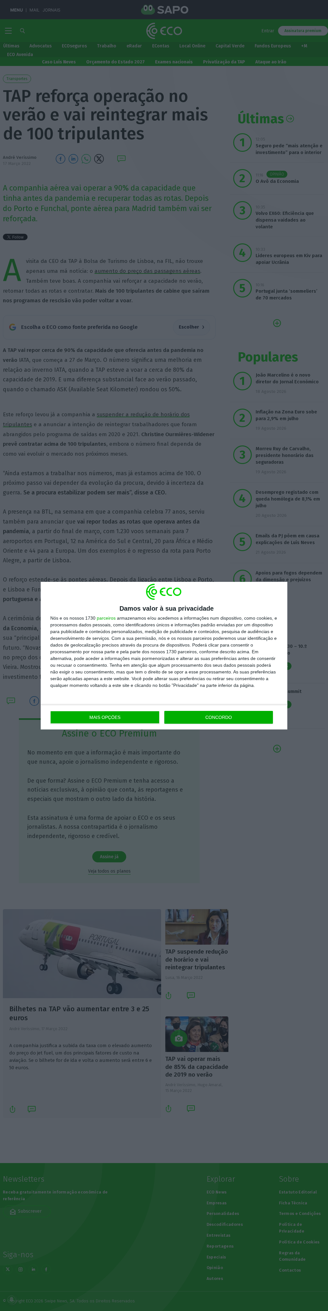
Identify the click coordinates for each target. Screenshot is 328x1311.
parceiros (106, 618)
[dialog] (164, 655)
